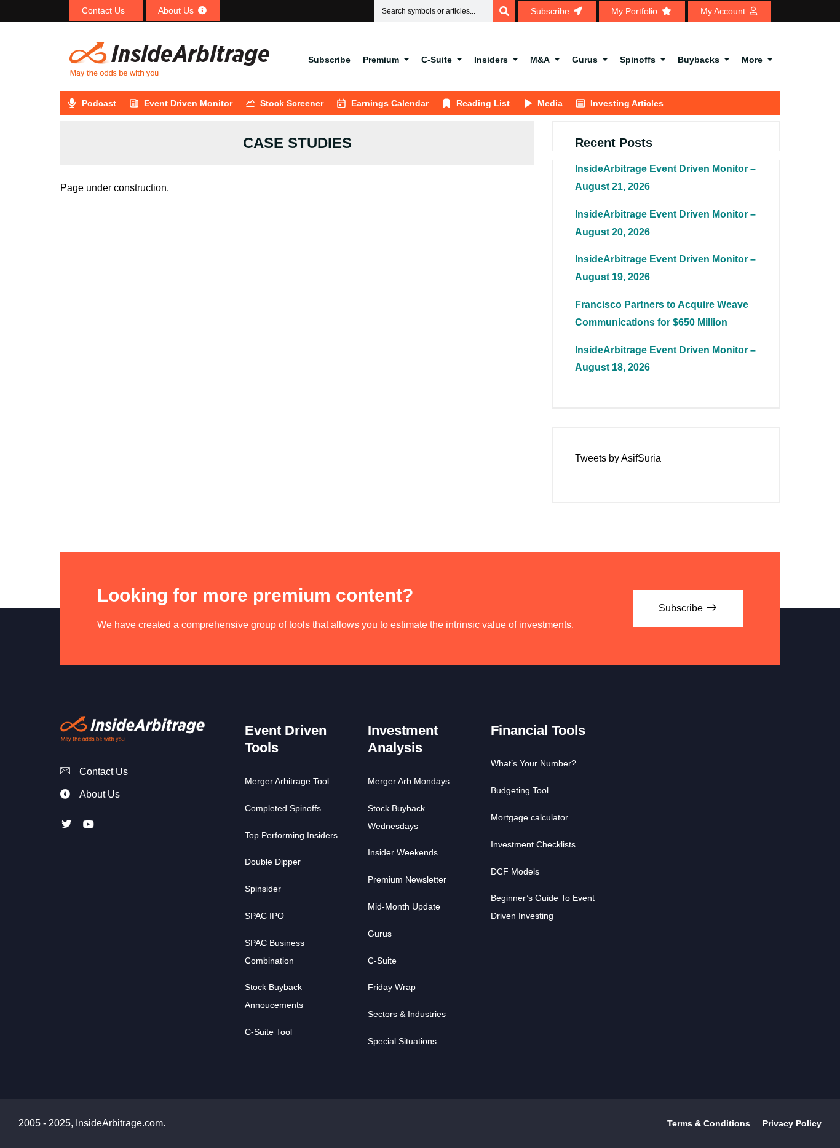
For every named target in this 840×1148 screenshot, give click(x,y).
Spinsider (263, 889)
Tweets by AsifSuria (618, 458)
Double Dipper (273, 862)
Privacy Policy (792, 1123)
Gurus (585, 60)
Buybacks (698, 60)
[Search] (504, 11)
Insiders (491, 60)
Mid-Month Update (404, 906)
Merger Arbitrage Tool (287, 781)
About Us (99, 794)
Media (550, 103)
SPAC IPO (264, 916)
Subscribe (329, 60)
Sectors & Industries (407, 1014)
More (752, 60)
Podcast (99, 103)
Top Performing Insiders (291, 835)
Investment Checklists (533, 844)
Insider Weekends (403, 852)
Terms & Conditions (708, 1123)
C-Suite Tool (268, 1032)
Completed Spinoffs (283, 808)
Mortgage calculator (529, 817)
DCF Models (515, 871)
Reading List (483, 103)
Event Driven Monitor (188, 103)
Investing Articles (627, 103)
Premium (381, 60)
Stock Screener (291, 103)
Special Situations (402, 1041)
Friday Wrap (392, 987)
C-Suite (436, 60)
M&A (540, 60)
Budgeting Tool (520, 790)
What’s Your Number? (533, 763)
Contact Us (103, 771)
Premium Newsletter (407, 879)
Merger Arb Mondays (409, 781)
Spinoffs (638, 60)
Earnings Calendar (390, 103)
